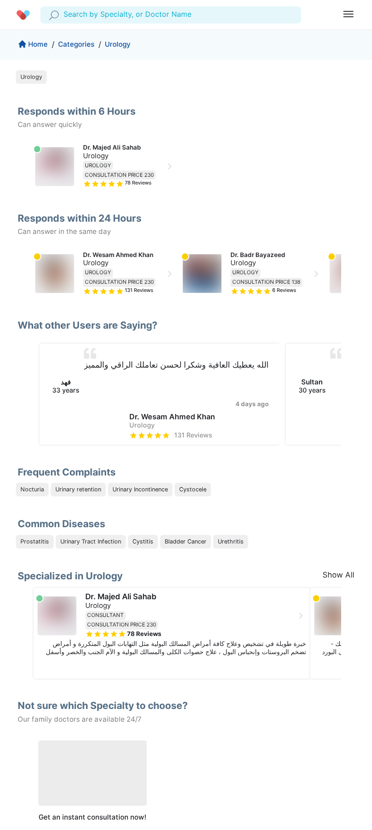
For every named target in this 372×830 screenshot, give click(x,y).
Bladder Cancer (185, 541)
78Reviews (144, 633)
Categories (76, 44)
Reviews (138, 183)
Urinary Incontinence (140, 489)
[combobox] (65, 14)
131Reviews (193, 435)
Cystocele (192, 489)
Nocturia (32, 489)
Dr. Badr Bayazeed (257, 254)
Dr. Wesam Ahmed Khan (118, 254)
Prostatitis (34, 541)
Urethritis (231, 541)
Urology (118, 44)
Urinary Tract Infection (90, 541)
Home (38, 44)
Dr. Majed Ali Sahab (112, 147)
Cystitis (142, 541)
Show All (338, 574)
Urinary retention (78, 489)
